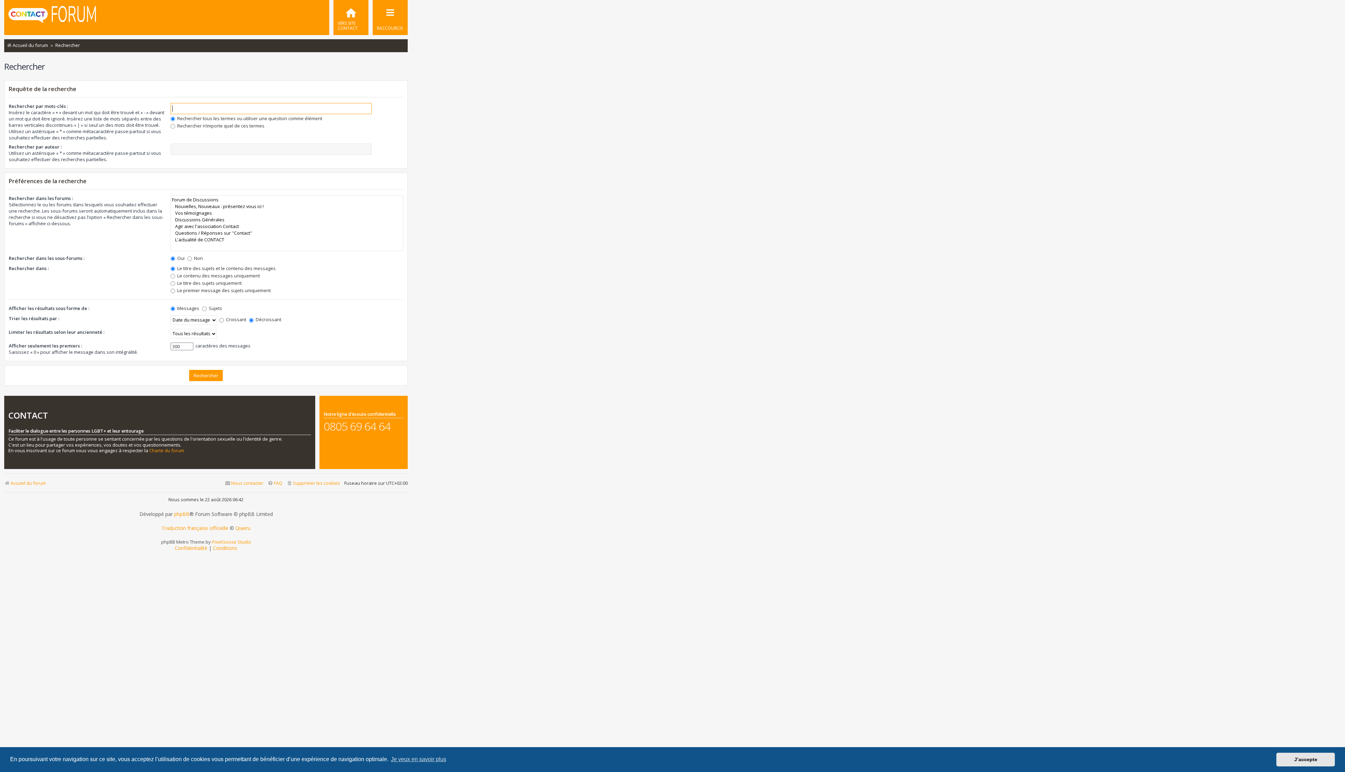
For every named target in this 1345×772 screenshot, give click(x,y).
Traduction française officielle (194, 528)
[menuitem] (350, 17)
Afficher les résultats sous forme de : (49, 308)
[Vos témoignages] (286, 213)
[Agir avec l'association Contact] (286, 226)
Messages (187, 308)
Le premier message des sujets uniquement (223, 290)
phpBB (181, 514)
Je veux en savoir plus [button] (418, 759)
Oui (180, 258)
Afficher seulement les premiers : (45, 346)
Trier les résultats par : (34, 318)
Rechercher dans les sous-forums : (46, 258)
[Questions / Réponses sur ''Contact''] (286, 233)
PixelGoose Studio (231, 542)
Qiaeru (242, 528)
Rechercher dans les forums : (41, 198)
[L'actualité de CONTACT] (286, 239)
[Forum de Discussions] (286, 200)
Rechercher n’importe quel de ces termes (220, 126)
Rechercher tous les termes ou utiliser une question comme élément (249, 118)
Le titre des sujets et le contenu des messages (226, 268)
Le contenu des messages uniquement (218, 276)
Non (198, 258)
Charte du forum (166, 451)
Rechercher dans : (29, 268)
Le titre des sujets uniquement (209, 283)
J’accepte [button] (1305, 759)
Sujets (215, 308)
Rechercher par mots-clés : (38, 106)
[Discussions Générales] (286, 219)
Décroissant (268, 319)
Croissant (235, 319)
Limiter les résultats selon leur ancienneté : (56, 332)
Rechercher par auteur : (35, 147)
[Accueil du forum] (52, 16)
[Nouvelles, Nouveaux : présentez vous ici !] (286, 206)
